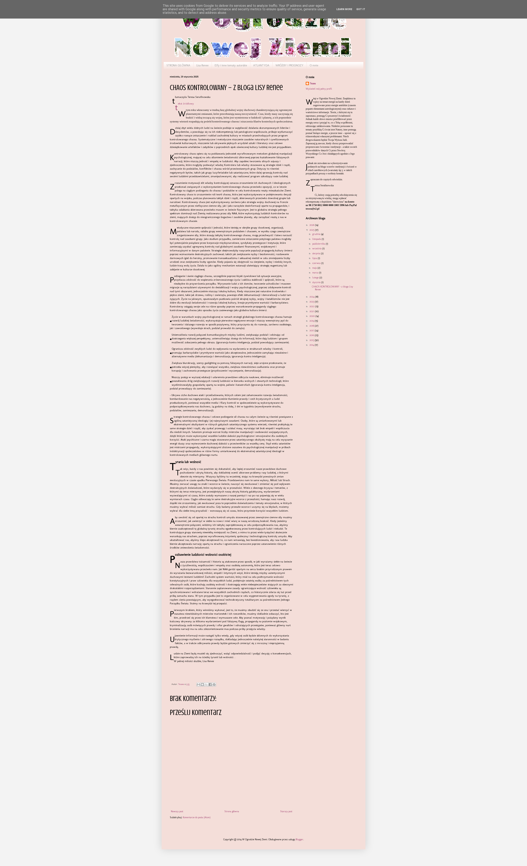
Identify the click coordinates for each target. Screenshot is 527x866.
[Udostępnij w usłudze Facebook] (210, 684)
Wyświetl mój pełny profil (319, 88)
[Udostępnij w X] (206, 684)
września (317, 248)
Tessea (313, 83)
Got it (360, 9)
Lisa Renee (202, 65)
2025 (312, 230)
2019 (312, 320)
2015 (312, 340)
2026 (312, 225)
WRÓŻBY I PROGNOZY (289, 65)
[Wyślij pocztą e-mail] (198, 684)
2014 (312, 344)
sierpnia (316, 253)
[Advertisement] (326, 374)
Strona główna (231, 811)
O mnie (314, 65)
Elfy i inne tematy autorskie (231, 65)
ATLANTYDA (261, 65)
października (319, 243)
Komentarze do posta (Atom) (197, 817)
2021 (312, 311)
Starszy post (286, 811)
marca (315, 272)
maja (314, 267)
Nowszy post (177, 811)
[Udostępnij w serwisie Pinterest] (214, 684)
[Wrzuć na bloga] (202, 684)
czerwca (316, 263)
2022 (312, 306)
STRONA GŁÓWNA (178, 65)
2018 (312, 325)
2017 (312, 330)
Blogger (299, 839)
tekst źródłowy (186, 103)
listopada (317, 239)
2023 (312, 301)
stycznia (316, 282)
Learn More (344, 9)
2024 (312, 296)
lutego (315, 277)
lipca (315, 258)
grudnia (316, 234)
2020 (312, 316)
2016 (312, 335)
